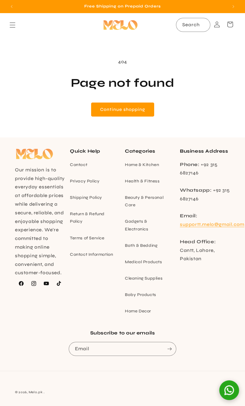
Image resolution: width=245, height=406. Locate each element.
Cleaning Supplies (144, 278)
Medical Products (143, 261)
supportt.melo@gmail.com (212, 224)
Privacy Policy (84, 181)
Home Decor (138, 311)
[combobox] (193, 25)
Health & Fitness (142, 181)
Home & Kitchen (142, 164)
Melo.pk (36, 392)
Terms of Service (87, 238)
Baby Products (140, 294)
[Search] (203, 24)
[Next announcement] (233, 6)
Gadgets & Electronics (136, 225)
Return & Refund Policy (87, 217)
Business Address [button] (204, 151)
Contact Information (91, 254)
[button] (12, 25)
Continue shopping (122, 109)
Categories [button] (140, 151)
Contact (78, 164)
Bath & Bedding (141, 245)
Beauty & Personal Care (144, 201)
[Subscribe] (169, 349)
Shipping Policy (86, 197)
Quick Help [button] (85, 151)
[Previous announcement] (11, 6)
